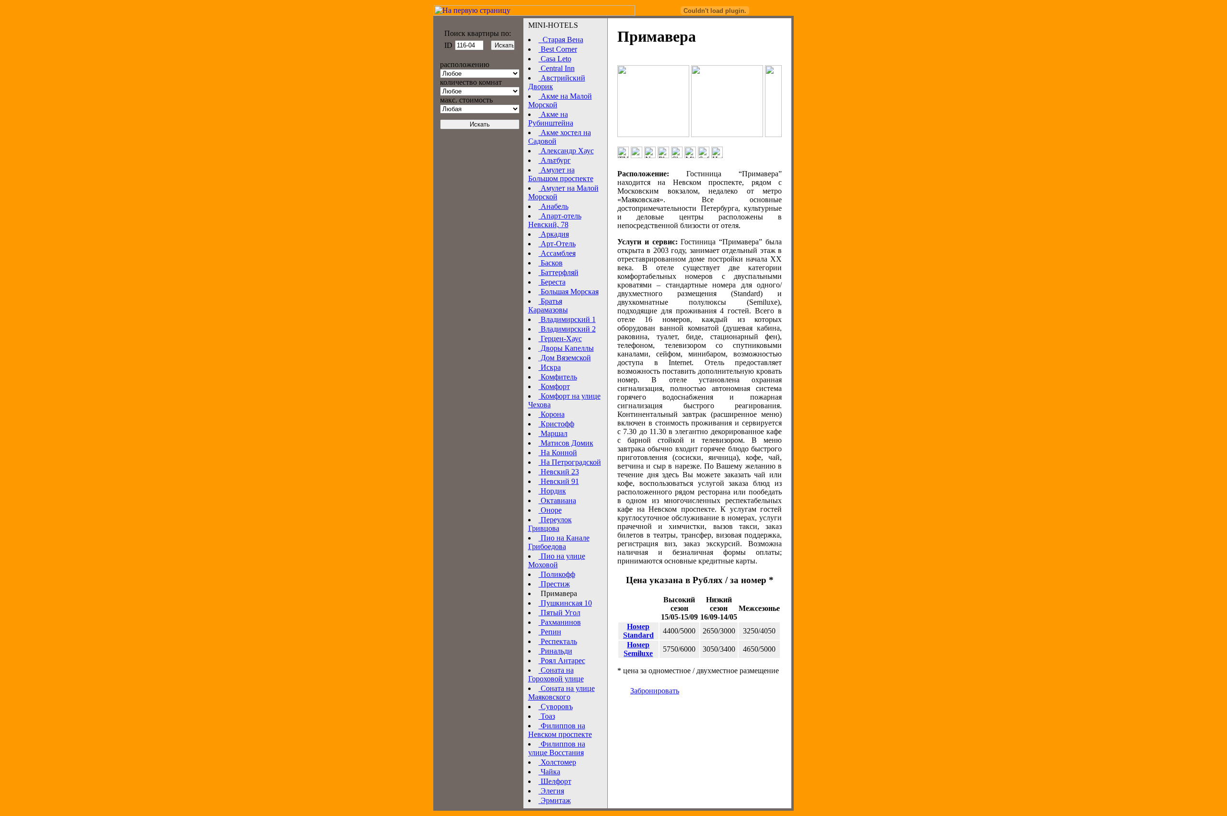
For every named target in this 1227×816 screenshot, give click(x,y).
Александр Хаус (566, 151)
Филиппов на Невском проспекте (560, 730)
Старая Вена (561, 39)
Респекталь (558, 641)
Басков (551, 263)
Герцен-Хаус (560, 338)
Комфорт (554, 386)
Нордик (552, 491)
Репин (550, 632)
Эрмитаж (555, 800)
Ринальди (555, 651)
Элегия (551, 791)
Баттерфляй (559, 272)
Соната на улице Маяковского (561, 692)
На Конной (558, 452)
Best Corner (558, 49)
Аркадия (554, 234)
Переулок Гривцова (550, 524)
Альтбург (555, 160)
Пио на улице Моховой (556, 560)
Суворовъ (556, 706)
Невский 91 (559, 481)
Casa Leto (555, 59)
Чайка (549, 772)
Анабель (553, 206)
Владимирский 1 (567, 319)
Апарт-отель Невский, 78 (554, 220)
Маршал (553, 433)
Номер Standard (638, 630)
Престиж (554, 584)
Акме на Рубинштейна (550, 118)
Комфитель (558, 377)
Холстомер (557, 762)
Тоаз (547, 716)
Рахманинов (560, 622)
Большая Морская (569, 291)
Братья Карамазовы (548, 305)
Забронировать (654, 691)
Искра (550, 367)
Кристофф (556, 424)
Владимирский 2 (567, 329)
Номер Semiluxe (638, 649)
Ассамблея (557, 253)
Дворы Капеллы (566, 348)
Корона (552, 414)
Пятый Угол (559, 613)
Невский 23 (559, 472)
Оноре (550, 510)
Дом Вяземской (565, 358)
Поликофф (557, 574)
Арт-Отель (557, 244)
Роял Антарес (562, 660)
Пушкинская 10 (565, 603)
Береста (552, 282)
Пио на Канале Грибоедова (559, 542)
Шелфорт (555, 781)
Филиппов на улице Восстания (556, 748)
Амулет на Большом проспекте (560, 174)
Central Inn (557, 68)
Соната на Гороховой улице (556, 674)
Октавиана (557, 500)
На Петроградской (570, 462)
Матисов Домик (566, 443)
